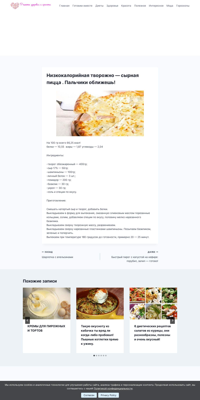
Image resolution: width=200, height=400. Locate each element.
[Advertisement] (100, 33)
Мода (169, 5)
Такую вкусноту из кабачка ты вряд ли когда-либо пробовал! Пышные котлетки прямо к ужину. (99, 334)
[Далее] (172, 320)
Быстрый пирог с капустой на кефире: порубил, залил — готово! (134, 256)
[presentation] (46, 303)
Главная (64, 5)
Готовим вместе (82, 5)
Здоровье (112, 5)
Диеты (99, 5)
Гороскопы (182, 5)
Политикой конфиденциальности (113, 388)
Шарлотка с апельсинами (57, 255)
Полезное (140, 5)
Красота (126, 5)
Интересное (156, 5)
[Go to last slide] (27, 320)
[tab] (94, 355)
